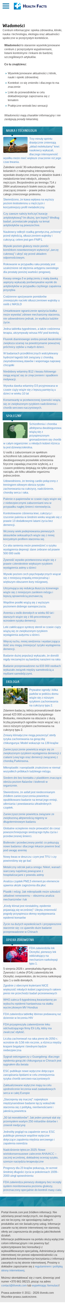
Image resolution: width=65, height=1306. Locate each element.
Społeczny (13, 416)
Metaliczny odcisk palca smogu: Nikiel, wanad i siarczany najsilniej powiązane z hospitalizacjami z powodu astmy (32, 871)
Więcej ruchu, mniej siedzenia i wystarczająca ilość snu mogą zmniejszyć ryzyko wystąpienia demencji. (31, 645)
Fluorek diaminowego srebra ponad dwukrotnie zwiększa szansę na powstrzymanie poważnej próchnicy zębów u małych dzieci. (32, 343)
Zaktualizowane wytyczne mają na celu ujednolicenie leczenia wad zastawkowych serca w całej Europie (29, 1089)
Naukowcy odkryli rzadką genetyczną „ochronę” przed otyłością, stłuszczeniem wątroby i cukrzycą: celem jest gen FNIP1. (32, 235)
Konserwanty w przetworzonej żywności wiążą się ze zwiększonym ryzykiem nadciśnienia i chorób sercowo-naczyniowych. (31, 403)
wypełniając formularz (45, 1285)
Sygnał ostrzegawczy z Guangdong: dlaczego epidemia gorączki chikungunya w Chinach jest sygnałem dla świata (32, 1060)
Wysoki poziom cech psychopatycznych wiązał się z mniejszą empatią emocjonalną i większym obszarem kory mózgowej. (32, 578)
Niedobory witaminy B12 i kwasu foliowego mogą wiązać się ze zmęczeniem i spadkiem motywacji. (30, 375)
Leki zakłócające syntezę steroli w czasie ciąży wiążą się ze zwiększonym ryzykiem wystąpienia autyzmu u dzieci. (32, 631)
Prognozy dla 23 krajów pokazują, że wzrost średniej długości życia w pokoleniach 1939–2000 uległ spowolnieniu (30, 1171)
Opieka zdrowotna (20, 940)
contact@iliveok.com (14, 1285)
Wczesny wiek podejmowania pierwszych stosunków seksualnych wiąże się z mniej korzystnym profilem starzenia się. (28, 535)
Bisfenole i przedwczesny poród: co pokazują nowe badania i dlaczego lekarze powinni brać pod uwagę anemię (31, 846)
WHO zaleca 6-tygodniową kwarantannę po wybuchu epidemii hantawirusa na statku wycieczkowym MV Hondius (30, 1003)
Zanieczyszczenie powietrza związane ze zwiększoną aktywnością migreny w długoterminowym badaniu (28, 818)
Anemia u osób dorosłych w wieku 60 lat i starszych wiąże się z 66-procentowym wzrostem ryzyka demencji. (28, 616)
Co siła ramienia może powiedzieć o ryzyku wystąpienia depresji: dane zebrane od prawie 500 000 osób (31, 549)
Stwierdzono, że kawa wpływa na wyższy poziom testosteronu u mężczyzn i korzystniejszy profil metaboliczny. (28, 203)
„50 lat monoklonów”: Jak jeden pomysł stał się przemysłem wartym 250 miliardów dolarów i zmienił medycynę (31, 1121)
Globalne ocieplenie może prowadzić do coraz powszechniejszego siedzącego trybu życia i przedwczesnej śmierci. (31, 832)
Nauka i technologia (21, 131)
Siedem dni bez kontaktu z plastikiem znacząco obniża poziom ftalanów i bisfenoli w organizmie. (32, 781)
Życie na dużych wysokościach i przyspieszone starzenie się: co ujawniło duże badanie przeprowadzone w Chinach (32, 928)
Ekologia (12, 682)
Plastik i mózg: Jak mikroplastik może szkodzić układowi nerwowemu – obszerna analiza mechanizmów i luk (31, 895)
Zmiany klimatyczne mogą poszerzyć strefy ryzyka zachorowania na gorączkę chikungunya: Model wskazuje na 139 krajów (30, 739)
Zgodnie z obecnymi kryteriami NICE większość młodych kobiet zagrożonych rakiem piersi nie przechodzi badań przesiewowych (32, 989)
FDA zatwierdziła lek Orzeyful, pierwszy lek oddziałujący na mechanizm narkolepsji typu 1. (43, 956)
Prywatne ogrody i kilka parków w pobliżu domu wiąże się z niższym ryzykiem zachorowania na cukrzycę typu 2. (43, 697)
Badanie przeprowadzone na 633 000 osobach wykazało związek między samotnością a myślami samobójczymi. (32, 670)
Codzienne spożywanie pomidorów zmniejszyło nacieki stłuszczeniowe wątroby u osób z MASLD (31, 300)
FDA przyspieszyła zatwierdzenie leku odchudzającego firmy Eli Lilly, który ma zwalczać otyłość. (27, 1028)
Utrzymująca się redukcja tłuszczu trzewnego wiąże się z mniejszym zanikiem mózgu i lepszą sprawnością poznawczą (31, 592)
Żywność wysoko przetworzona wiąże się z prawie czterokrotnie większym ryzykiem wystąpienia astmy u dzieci (29, 563)
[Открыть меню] (6, 5)
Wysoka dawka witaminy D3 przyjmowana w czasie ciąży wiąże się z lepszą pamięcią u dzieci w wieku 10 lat (30, 389)
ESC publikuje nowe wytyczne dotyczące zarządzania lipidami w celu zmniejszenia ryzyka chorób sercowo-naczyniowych (28, 1075)
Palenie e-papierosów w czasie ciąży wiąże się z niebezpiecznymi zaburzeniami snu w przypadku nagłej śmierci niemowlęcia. (32, 502)
